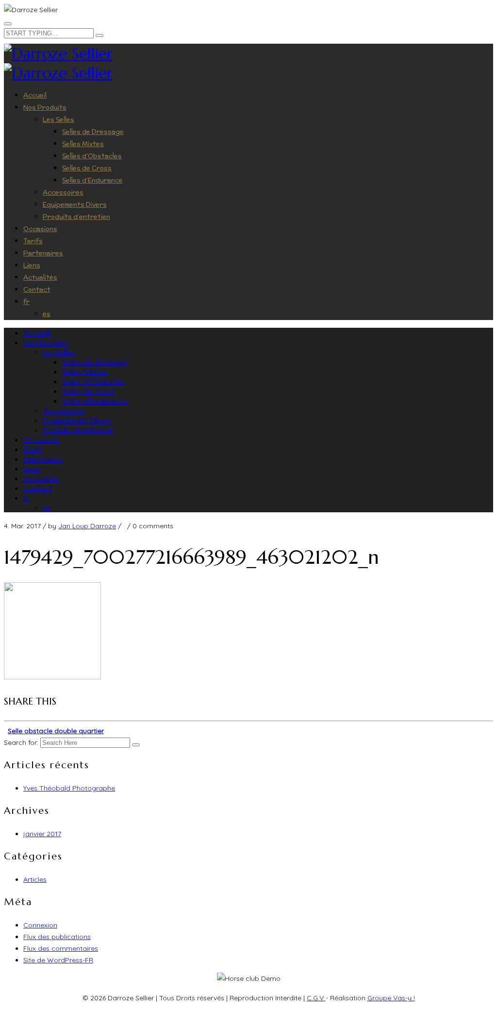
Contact (36, 289)
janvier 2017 (42, 833)
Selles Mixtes (83, 144)
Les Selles (58, 119)
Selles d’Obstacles (92, 156)
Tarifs (33, 241)
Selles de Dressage (93, 131)
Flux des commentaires (60, 948)
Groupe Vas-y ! (391, 997)
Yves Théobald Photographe (69, 788)
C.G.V (316, 997)
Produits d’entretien (76, 216)
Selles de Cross (87, 168)
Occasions (40, 229)
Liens (31, 265)
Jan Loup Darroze (87, 526)
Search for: (21, 742)
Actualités (40, 277)
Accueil (35, 95)
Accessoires (63, 192)
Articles (35, 879)
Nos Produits (44, 107)
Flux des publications (57, 936)
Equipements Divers (75, 204)
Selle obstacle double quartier (56, 730)
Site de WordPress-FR (58, 960)
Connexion (40, 925)
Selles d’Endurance (92, 180)
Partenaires (43, 253)
